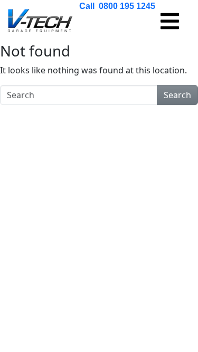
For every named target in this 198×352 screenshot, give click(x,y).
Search (177, 95)
